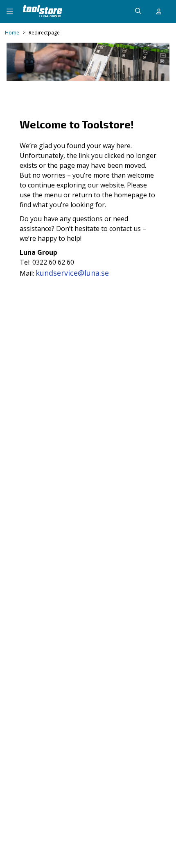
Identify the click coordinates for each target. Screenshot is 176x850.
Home (12, 33)
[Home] (42, 11)
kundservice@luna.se (72, 273)
